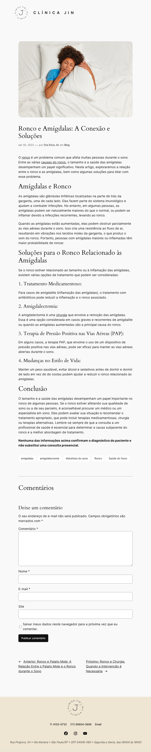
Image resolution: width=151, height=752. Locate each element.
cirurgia (61, 315)
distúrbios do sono (77, 458)
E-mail (24, 589)
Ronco (98, 458)
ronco (26, 157)
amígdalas (27, 458)
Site (21, 606)
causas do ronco (53, 162)
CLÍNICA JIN (54, 12)
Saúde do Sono (118, 458)
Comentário (28, 529)
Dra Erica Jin (51, 144)
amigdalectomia (49, 458)
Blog (67, 144)
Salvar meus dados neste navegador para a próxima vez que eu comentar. (70, 626)
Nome (24, 571)
